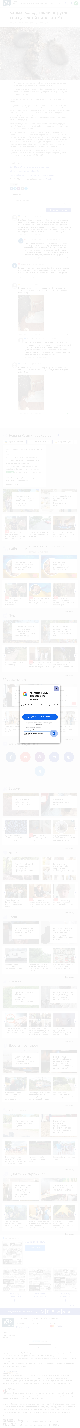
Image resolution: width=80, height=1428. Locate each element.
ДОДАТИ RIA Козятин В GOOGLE (39, 717)
